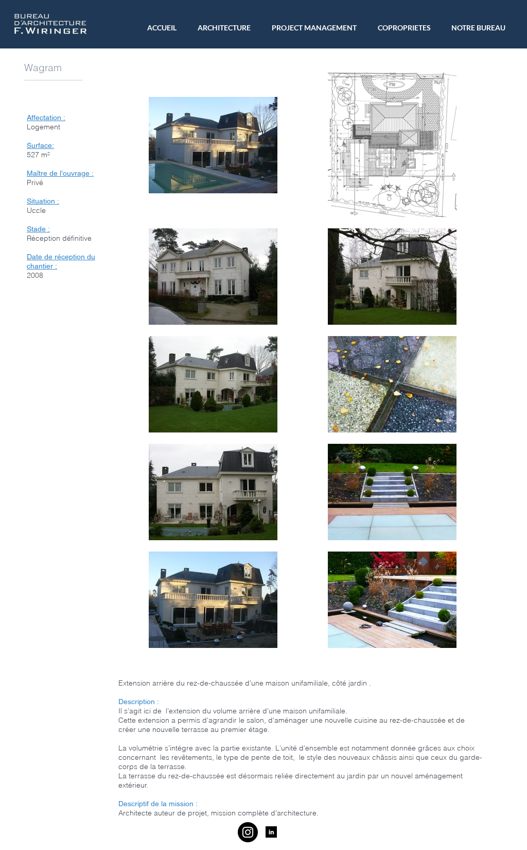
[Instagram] (248, 832)
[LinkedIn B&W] (271, 832)
